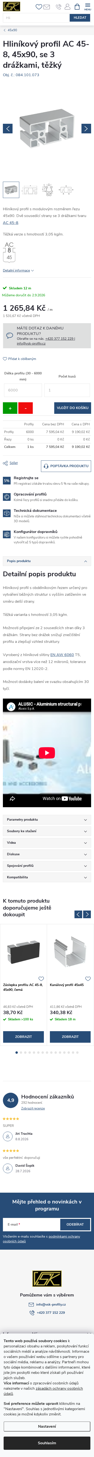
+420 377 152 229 (51, 1312)
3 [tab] (25, 1052)
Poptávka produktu (69, 466)
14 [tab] (73, 1052)
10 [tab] (55, 1052)
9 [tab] (51, 1052)
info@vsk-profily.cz (51, 1304)
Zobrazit (23, 1037)
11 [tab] (60, 1052)
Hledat (80, 18)
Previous (78, 914)
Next (87, 914)
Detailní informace (16, 270)
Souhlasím (47, 1443)
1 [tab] (16, 1052)
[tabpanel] (23, 985)
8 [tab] (47, 1052)
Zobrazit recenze (33, 1108)
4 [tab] (29, 1052)
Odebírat (75, 1224)
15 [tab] (77, 1052)
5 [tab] (34, 1052)
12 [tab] (64, 1052)
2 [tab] (21, 1052)
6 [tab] (38, 1052)
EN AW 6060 (62, 654)
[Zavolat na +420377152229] (59, 7)
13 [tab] (68, 1052)
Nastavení (47, 1426)
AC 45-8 (10, 222)
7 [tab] (42, 1052)
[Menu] (87, 6)
